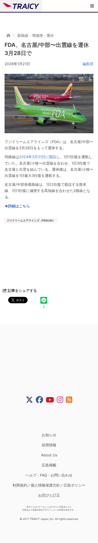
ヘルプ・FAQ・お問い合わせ (49, 475)
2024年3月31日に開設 (37, 156)
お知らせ (49, 435)
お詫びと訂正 (49, 495)
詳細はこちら (19, 206)
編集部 (88, 63)
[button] (92, 6)
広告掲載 (49, 465)
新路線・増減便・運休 (35, 35)
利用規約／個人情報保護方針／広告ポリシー (49, 485)
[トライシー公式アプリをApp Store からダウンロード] (51, 418)
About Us (49, 455)
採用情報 (49, 445)
